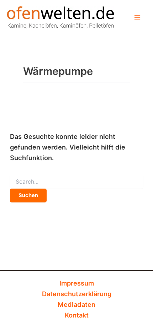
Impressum (76, 283)
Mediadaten (76, 304)
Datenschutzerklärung (76, 294)
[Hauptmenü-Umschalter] (137, 17)
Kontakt (77, 315)
